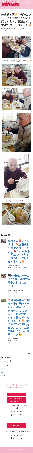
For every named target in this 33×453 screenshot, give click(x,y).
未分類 (9, 30)
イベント (16, 342)
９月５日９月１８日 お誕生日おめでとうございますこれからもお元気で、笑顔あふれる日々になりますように (19, 251)
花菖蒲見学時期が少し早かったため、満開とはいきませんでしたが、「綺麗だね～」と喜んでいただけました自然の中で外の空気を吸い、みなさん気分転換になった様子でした (19, 317)
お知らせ (4, 372)
